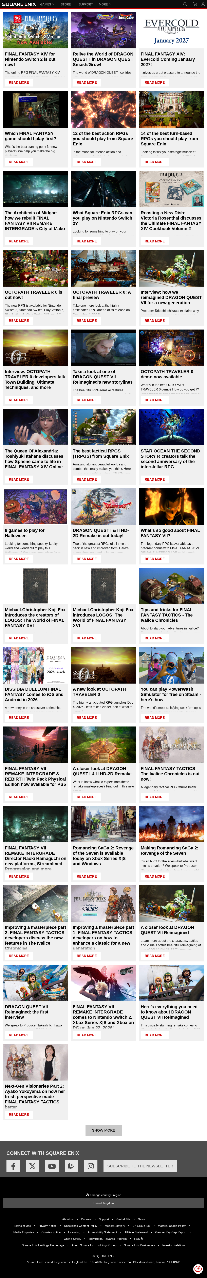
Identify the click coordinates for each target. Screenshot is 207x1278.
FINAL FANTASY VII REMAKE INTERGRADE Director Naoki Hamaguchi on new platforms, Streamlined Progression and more (35, 858)
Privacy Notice (47, 1225)
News (141, 1219)
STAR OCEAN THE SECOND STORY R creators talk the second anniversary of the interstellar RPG (170, 458)
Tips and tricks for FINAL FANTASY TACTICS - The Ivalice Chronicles (167, 615)
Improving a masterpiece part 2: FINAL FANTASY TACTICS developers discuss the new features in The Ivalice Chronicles (35, 938)
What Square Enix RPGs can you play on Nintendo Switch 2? (102, 218)
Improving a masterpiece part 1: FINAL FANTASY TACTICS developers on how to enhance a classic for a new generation (103, 938)
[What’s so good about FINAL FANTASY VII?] (171, 506)
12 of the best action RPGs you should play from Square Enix (103, 138)
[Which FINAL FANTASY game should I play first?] (35, 109)
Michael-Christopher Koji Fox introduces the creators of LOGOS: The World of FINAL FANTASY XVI (35, 617)
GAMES (45, 4)
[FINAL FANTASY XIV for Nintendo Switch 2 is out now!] (35, 30)
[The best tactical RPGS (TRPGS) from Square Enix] (103, 427)
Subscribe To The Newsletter (140, 1166)
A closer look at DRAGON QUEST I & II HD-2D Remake (102, 771)
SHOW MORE (103, 1130)
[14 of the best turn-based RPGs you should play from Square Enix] (171, 109)
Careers (86, 1219)
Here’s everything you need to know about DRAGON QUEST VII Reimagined (169, 1012)
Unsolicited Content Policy (80, 1225)
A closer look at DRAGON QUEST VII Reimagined (167, 930)
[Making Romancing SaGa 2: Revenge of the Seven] (171, 824)
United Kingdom (103, 1203)
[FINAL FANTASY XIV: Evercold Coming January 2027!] (171, 30)
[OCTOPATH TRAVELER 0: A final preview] (103, 268)
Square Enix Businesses (139, 1245)
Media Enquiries (23, 1232)
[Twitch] (71, 1166)
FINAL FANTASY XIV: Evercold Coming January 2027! (168, 59)
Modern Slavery (115, 1225)
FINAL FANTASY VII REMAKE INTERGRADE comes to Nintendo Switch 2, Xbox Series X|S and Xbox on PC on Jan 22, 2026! (103, 1017)
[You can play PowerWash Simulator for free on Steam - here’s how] (171, 665)
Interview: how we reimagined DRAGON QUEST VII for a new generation (171, 297)
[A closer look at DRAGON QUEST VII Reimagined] (171, 903)
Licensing (74, 1232)
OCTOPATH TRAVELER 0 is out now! (33, 295)
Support (104, 1219)
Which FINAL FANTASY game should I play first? (30, 136)
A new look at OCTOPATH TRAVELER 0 (99, 692)
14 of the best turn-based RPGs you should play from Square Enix (169, 138)
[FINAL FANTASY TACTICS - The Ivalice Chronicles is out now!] (171, 744)
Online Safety (72, 1238)
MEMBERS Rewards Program (108, 1238)
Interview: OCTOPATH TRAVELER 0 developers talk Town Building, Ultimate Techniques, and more (35, 379)
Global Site (123, 1219)
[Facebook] (13, 1166)
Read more (19, 82)
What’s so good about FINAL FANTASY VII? (170, 533)
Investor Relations (173, 1245)
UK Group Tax (141, 1225)
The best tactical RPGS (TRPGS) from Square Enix (101, 453)
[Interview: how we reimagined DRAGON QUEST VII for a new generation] (171, 268)
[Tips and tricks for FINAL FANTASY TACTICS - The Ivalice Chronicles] (171, 586)
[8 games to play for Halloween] (35, 506)
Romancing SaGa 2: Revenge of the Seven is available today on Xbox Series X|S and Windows (103, 855)
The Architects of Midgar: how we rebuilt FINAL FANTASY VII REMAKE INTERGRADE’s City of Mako (35, 220)
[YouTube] (52, 1166)
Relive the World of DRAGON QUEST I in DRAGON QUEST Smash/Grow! (103, 59)
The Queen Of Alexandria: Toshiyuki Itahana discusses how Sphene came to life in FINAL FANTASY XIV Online (34, 458)
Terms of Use (22, 1225)
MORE (103, 4)
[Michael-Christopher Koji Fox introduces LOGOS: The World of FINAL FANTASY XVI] (103, 586)
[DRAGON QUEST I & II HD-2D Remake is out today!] (103, 506)
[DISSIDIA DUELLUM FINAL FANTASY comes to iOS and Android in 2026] (35, 665)
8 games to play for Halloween (25, 533)
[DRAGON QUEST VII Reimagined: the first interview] (35, 983)
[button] (198, 1269)
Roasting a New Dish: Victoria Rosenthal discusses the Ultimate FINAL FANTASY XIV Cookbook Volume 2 (171, 220)
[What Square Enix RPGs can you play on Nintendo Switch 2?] (103, 189)
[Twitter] (32, 1166)
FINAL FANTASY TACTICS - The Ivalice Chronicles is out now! (170, 774)
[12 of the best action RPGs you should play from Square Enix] (103, 109)
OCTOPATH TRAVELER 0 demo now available (167, 374)
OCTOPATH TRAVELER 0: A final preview (102, 295)
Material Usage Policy (172, 1225)
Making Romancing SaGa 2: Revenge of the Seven (169, 850)
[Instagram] (90, 1166)
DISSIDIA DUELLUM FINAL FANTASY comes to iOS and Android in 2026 (34, 694)
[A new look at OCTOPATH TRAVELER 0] (103, 665)
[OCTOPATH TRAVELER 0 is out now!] (35, 268)
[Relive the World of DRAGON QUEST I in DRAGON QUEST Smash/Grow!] (103, 30)
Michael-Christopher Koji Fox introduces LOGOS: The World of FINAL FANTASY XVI (103, 617)
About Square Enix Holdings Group (94, 1245)
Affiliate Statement (136, 1232)
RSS (137, 1238)
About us (68, 1219)
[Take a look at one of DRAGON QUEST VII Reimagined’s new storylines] (103, 348)
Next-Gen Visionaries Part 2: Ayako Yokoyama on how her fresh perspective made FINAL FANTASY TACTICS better (35, 1097)
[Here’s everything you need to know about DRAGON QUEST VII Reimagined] (171, 983)
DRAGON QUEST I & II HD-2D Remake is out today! (101, 533)
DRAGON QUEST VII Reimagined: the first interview (26, 1012)
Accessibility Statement (102, 1232)
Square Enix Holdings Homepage (43, 1245)
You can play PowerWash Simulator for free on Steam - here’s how (171, 694)
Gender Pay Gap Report (170, 1232)
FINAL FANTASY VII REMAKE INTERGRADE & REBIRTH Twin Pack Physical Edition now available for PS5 (35, 776)
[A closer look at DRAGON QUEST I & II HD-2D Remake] (103, 744)
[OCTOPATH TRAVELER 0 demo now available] (171, 348)
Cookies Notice (51, 1232)
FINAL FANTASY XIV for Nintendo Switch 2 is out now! (30, 59)
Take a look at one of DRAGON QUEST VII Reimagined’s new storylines (103, 377)
